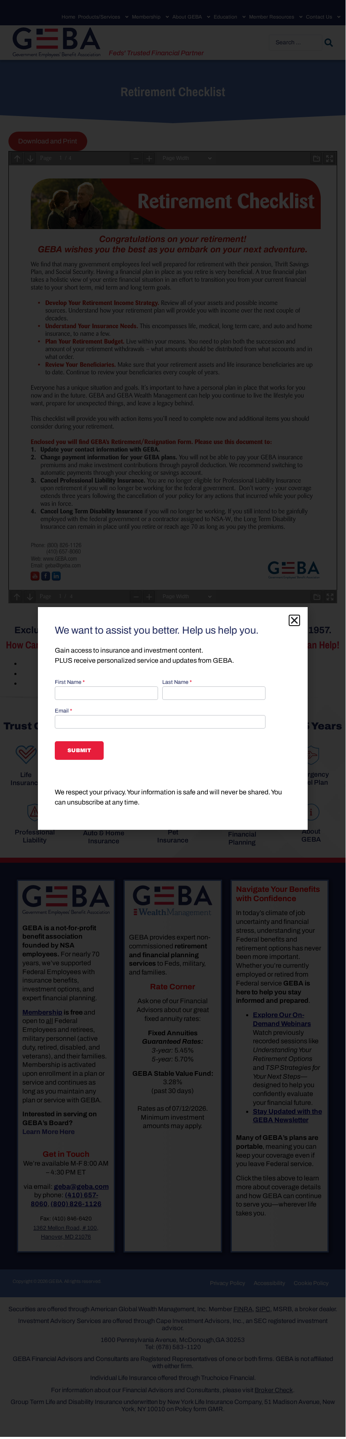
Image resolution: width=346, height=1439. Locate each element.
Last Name (177, 682)
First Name (70, 682)
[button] (294, 620)
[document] (173, 718)
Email (63, 711)
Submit (79, 750)
